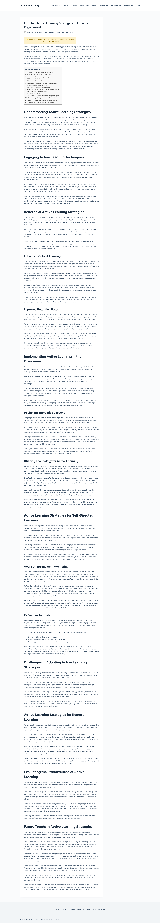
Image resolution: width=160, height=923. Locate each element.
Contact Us (65, 909)
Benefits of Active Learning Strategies (38, 77)
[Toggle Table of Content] (58, 69)
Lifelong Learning (116, 5)
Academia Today (29, 5)
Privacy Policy (76, 909)
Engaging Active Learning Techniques (38, 74)
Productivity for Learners (64, 32)
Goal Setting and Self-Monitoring (38, 91)
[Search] (139, 5)
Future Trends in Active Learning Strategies (40, 102)
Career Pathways (129, 5)
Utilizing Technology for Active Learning (41, 87)
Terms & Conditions (98, 909)
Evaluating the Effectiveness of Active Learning (41, 100)
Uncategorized (57, 5)
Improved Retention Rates (37, 81)
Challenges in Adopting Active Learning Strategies (42, 95)
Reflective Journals (35, 93)
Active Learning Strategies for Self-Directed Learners (43, 89)
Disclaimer (86, 909)
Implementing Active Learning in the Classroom (41, 83)
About (57, 909)
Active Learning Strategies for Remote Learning (41, 98)
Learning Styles (103, 5)
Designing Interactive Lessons (38, 85)
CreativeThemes (53, 920)
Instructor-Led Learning (88, 5)
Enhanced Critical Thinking (36, 79)
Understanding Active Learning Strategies (39, 72)
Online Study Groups (71, 5)
